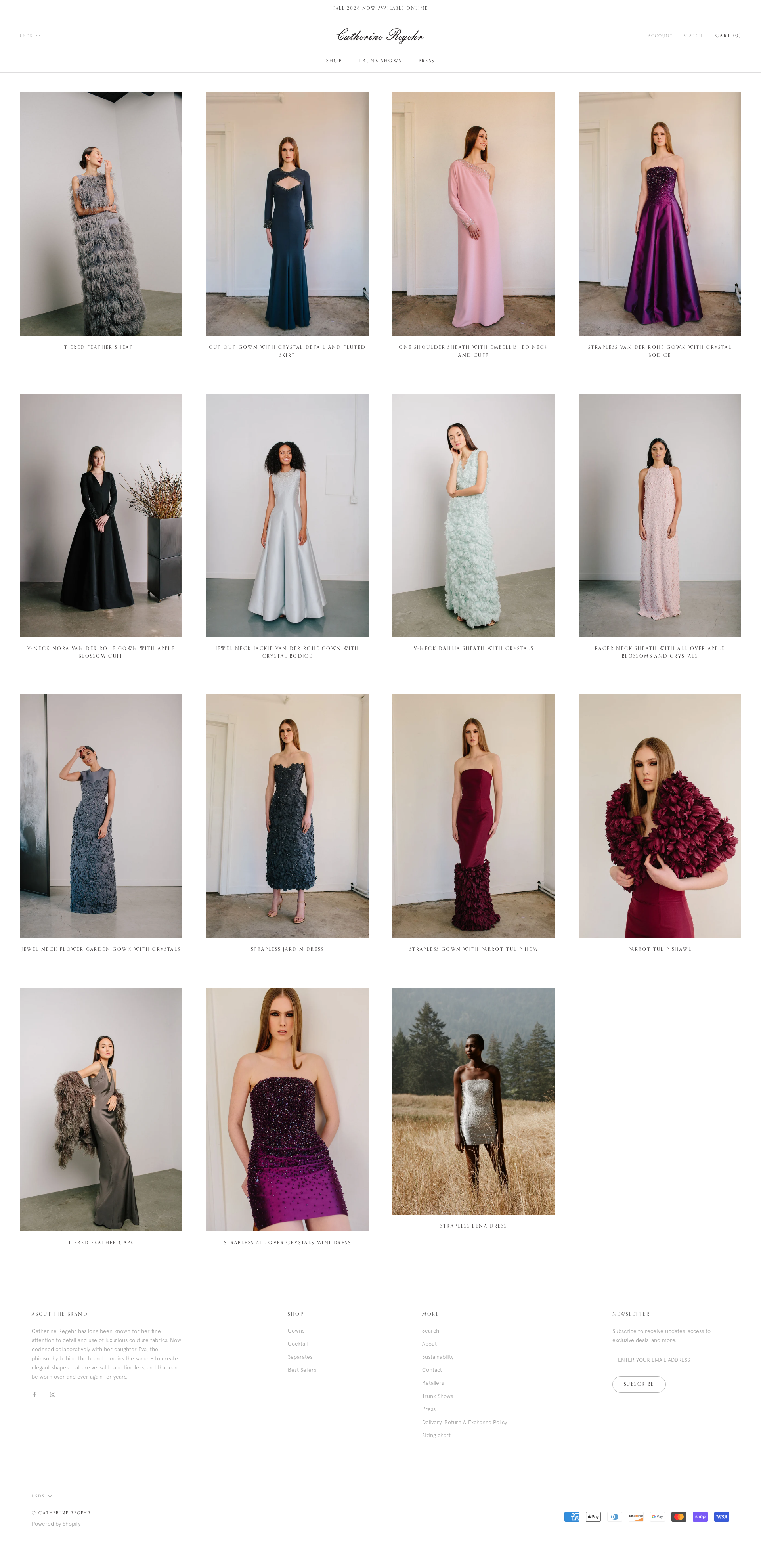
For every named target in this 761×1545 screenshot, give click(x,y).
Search (693, 36)
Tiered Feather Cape (101, 1243)
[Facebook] (34, 1393)
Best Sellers (302, 1370)
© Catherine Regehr (61, 1513)
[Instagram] (52, 1393)
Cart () (728, 36)
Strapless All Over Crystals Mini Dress (287, 1243)
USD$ (26, 36)
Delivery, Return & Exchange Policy (464, 1422)
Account (660, 36)
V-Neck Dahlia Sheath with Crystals (474, 648)
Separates (300, 1357)
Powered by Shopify (56, 1523)
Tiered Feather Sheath (101, 347)
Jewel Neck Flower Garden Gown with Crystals (100, 949)
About (429, 1343)
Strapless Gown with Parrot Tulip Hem (473, 949)
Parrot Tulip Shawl (660, 949)
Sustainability (437, 1357)
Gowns (296, 1330)
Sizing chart (436, 1435)
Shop (334, 61)
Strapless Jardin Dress (287, 949)
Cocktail (298, 1343)
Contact (432, 1370)
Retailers (433, 1383)
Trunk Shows (380, 61)
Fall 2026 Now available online (380, 8)
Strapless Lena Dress (473, 1226)
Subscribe (639, 1384)
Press (427, 61)
